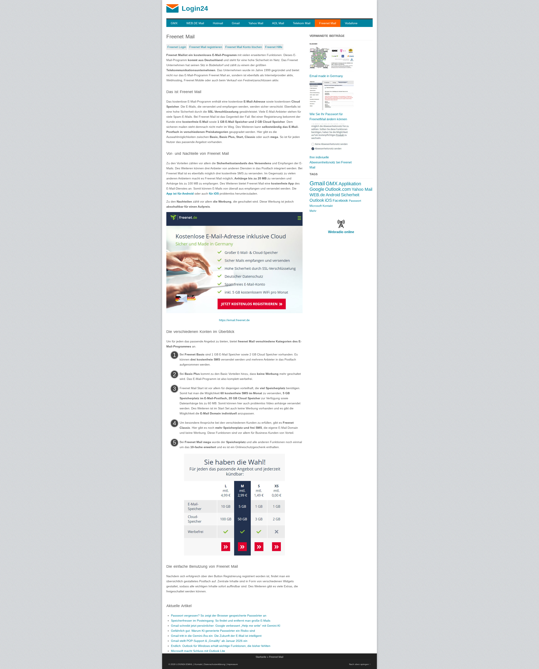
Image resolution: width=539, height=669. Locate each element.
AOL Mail (278, 23)
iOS (328, 200)
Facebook (340, 201)
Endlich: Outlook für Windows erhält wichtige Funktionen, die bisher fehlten (220, 646)
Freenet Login (176, 47)
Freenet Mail (327, 23)
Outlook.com (338, 189)
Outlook (317, 200)
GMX (174, 23)
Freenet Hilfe (273, 47)
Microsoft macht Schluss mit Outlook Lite (198, 651)
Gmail (236, 23)
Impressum (232, 664)
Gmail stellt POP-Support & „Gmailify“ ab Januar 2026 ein (209, 640)
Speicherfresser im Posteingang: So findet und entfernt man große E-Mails (220, 620)
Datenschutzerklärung (214, 664)
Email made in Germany (326, 76)
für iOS (214, 193)
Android (333, 194)
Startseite (261, 657)
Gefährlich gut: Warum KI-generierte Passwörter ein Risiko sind (213, 630)
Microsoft (316, 205)
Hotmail (218, 23)
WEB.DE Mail (195, 23)
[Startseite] (172, 11)
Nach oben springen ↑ (360, 664)
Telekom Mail (301, 23)
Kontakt (328, 205)
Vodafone (351, 23)
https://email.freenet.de (234, 320)
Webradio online (341, 232)
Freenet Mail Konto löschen (243, 47)
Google (317, 189)
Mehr (313, 210)
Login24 (195, 8)
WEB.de (317, 194)
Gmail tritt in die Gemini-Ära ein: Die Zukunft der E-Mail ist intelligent (216, 635)
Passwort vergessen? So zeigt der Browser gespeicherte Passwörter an (218, 615)
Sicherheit (350, 194)
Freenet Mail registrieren (205, 47)
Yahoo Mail (255, 23)
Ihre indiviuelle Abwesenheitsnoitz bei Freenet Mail (331, 162)
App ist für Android (180, 193)
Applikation (350, 183)
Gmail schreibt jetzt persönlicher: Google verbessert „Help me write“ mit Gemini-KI (225, 625)
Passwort (355, 200)
